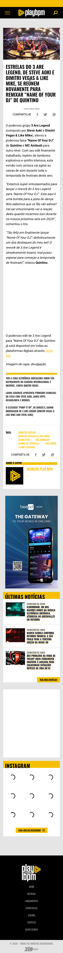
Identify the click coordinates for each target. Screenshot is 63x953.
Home (31, 887)
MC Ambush (43, 439)
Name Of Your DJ (28, 443)
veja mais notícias (48, 679)
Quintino (24, 439)
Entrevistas (32, 908)
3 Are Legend (26, 447)
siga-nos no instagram (29, 830)
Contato (31, 922)
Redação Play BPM (40, 469)
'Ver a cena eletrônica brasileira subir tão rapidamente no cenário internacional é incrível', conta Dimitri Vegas (30, 381)
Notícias (31, 894)
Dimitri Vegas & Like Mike (34, 436)
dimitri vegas (27, 432)
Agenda (31, 915)
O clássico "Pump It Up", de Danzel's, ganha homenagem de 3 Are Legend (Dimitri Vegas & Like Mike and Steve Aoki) (30, 411)
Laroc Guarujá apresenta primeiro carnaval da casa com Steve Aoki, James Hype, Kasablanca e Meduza (31, 396)
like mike (50, 443)
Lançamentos (31, 901)
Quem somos (31, 929)
